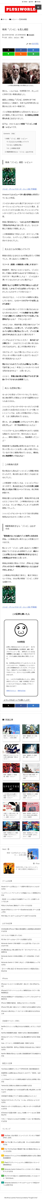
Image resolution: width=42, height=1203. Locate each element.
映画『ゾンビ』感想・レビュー (16, 138)
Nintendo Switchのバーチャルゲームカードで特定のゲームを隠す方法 (21, 1184)
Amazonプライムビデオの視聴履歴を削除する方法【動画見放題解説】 (22, 1157)
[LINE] (9, 54)
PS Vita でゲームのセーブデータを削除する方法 (16, 939)
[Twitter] (9, 50)
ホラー (10, 37)
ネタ (5, 37)
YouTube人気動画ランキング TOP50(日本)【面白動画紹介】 (20, 1069)
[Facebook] (21, 50)
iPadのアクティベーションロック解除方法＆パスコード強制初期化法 (21, 1164)
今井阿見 (21, 642)
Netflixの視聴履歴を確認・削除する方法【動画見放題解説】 (20, 1033)
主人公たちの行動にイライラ (18, 142)
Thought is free (33, 1197)
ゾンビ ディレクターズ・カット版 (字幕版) (19, 189)
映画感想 (24, 19)
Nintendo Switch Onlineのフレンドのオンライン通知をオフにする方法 (21, 1170)
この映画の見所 (13, 148)
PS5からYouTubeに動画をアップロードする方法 (16, 905)
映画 (22, 37)
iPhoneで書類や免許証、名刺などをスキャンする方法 (18, 1003)
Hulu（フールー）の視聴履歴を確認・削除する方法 (17, 1043)
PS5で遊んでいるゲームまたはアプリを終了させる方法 (18, 916)
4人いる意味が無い (15, 145)
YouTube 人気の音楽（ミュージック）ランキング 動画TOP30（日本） (21, 1137)
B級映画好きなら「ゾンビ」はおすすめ (19, 152)
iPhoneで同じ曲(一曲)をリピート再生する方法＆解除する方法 (21, 1007)
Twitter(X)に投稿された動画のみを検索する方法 (16, 1085)
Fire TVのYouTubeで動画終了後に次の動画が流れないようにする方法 (21, 1150)
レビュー (14, 19)
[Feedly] (33, 54)
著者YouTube (21, 690)
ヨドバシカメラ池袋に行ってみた (11, 935)
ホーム (5, 19)
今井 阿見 (35, 44)
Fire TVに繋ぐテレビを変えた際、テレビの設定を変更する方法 (21, 1143)
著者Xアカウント (11, 690)
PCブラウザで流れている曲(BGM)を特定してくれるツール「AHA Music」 (21, 1177)
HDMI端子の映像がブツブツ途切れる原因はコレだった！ (19, 1096)
